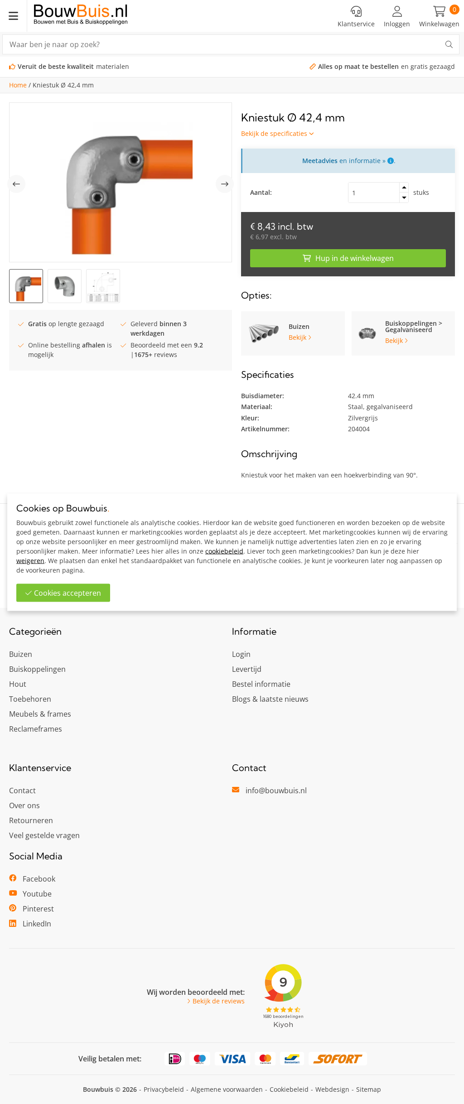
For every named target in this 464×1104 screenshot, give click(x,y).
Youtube (37, 894)
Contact (22, 790)
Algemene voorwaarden (227, 1089)
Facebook (39, 879)
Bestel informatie (261, 684)
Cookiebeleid (289, 1089)
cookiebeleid (224, 550)
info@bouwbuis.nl (276, 790)
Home (18, 85)
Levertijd (246, 669)
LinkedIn (37, 924)
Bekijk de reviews (219, 1001)
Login (241, 654)
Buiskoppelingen (37, 669)
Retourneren (31, 820)
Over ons (24, 805)
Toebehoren (30, 699)
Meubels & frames (40, 714)
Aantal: (261, 192)
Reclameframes (35, 729)
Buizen (20, 654)
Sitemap (368, 1089)
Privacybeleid (164, 1089)
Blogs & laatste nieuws (270, 699)
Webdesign (332, 1089)
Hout (17, 684)
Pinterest (38, 909)
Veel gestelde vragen (44, 835)
